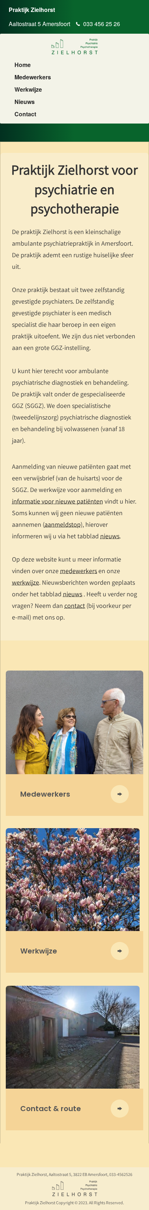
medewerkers (78, 571)
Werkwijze (28, 89)
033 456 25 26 (101, 24)
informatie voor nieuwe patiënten (57, 501)
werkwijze (25, 582)
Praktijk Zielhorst (32, 9)
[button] (74, 796)
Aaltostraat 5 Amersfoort (39, 24)
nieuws (109, 536)
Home (22, 65)
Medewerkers (32, 77)
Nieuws (24, 102)
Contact (25, 114)
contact (74, 605)
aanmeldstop (62, 524)
